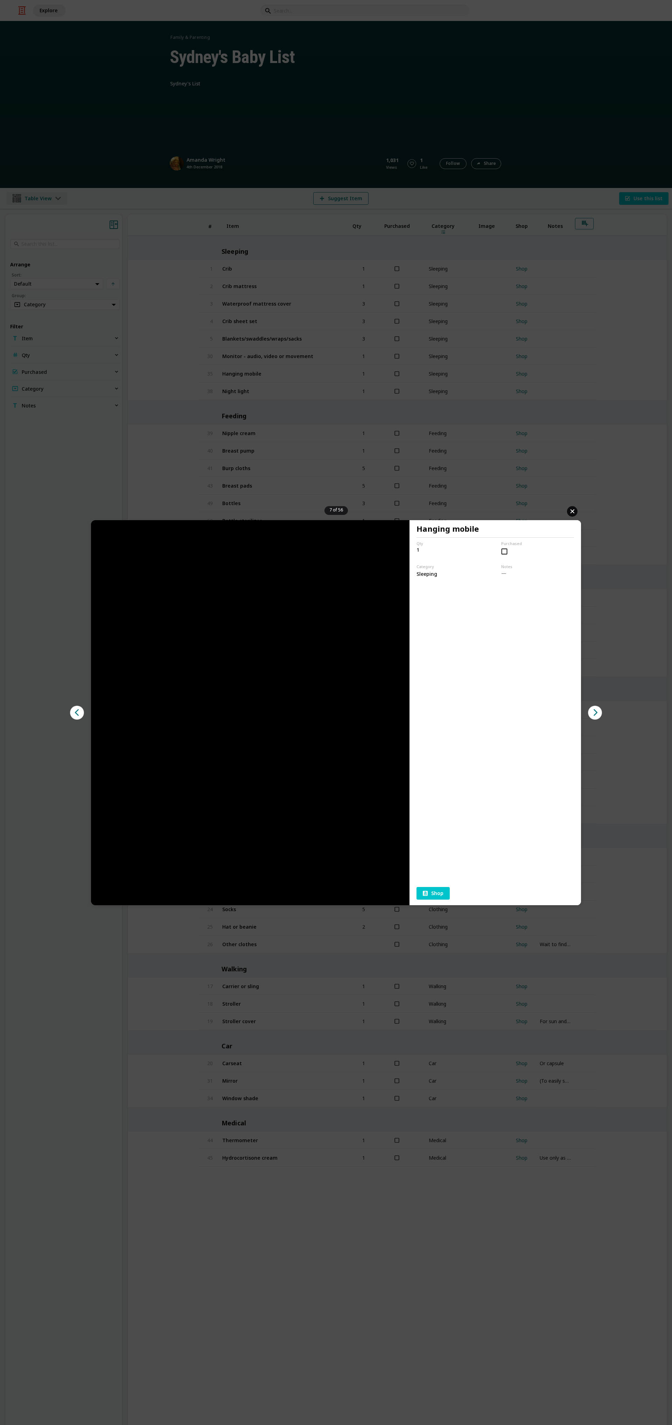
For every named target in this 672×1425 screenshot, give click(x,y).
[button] (77, 713)
